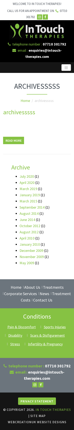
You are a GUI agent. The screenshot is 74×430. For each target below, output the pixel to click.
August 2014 (29, 213)
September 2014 (32, 207)
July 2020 (27, 176)
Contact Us (42, 300)
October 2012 (30, 225)
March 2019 (28, 188)
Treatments (53, 287)
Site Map (38, 416)
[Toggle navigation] (66, 67)
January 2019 (30, 195)
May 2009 (27, 263)
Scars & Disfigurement (47, 335)
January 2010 (30, 244)
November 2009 (32, 256)
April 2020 (27, 182)
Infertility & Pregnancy (45, 344)
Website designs (51, 422)
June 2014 (27, 219)
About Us (32, 287)
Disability (15, 335)
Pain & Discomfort (21, 327)
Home (25, 100)
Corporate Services (20, 293)
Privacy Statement (37, 401)
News (44, 293)
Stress (15, 344)
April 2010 (27, 238)
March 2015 (28, 201)
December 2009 (31, 250)
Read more (14, 140)
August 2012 (29, 232)
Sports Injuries (55, 327)
